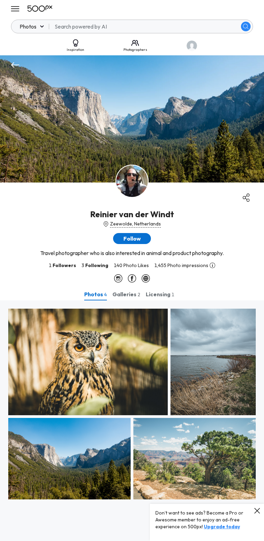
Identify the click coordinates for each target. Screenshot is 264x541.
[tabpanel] (132, 420)
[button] (245, 26)
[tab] (95, 294)
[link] (88, 362)
